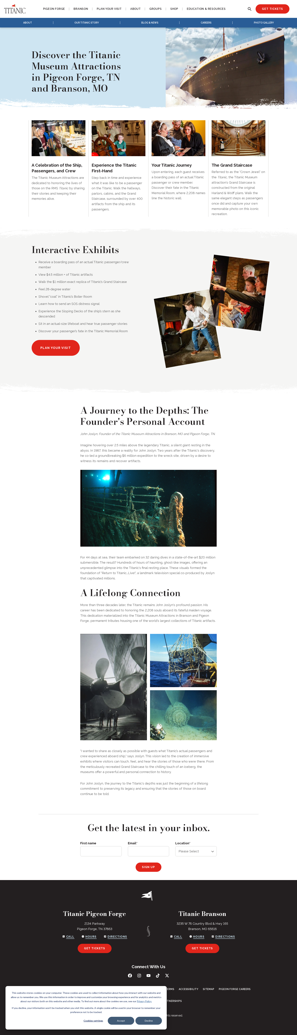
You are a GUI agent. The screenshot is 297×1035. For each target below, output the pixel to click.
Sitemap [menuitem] (208, 989)
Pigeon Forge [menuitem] (54, 8)
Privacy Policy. (144, 1001)
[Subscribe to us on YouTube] (148, 975)
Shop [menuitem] (174, 8)
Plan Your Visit (55, 348)
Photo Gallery (264, 22)
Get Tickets (272, 8)
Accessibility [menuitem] (188, 989)
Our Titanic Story (86, 22)
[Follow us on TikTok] (157, 975)
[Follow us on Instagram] (139, 975)
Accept (121, 1020)
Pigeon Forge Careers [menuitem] (235, 989)
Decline (149, 1020)
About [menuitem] (135, 8)
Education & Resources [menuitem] (206, 8)
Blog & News (149, 22)
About (27, 22)
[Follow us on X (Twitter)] (167, 975)
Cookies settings (93, 1020)
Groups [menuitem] (155, 8)
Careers (206, 22)
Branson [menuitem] (81, 8)
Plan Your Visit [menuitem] (109, 8)
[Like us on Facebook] (130, 975)
